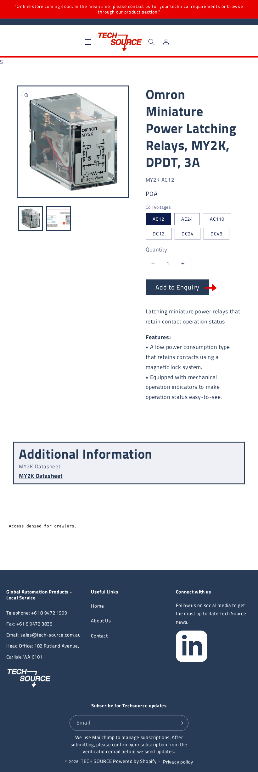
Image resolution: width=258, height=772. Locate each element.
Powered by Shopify (134, 761)
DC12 (159, 233)
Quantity (156, 249)
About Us (101, 620)
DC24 (188, 233)
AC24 (187, 219)
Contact (99, 635)
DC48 (216, 233)
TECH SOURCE (96, 761)
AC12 (158, 219)
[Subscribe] (181, 723)
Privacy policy (178, 761)
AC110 (217, 219)
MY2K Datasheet (41, 475)
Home (97, 605)
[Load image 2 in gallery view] (58, 218)
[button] (88, 42)
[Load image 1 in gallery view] (30, 218)
